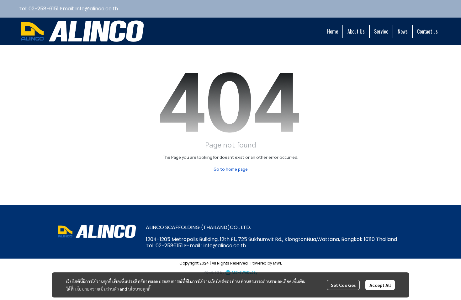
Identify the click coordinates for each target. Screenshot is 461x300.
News (403, 31)
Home (332, 31)
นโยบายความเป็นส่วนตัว (97, 289)
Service (381, 31)
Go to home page (231, 169)
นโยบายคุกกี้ (139, 289)
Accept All (380, 285)
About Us (356, 31)
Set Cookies (343, 285)
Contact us (427, 31)
